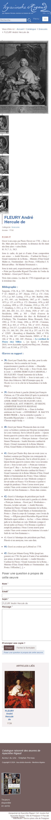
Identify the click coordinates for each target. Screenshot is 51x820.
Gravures (43, 29)
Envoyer (9, 648)
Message (7, 607)
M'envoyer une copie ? (13, 643)
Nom (5, 583)
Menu (36, 18)
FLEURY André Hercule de (9, 715)
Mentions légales (38, 762)
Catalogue (31, 29)
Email (5, 591)
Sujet (5, 599)
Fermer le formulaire (26, 648)
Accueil (20, 29)
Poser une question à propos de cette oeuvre (23, 652)
